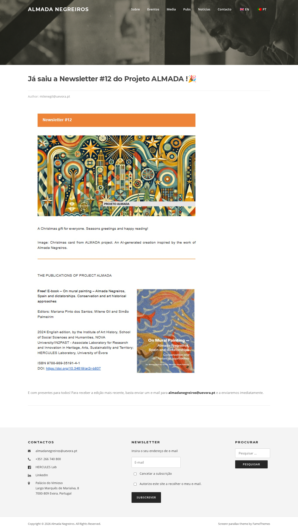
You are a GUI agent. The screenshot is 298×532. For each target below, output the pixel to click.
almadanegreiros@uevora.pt (56, 451)
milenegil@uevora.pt (55, 96)
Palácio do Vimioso (49, 483)
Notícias (204, 9)
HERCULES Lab (46, 467)
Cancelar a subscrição (155, 473)
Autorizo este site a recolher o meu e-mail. (170, 484)
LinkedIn (42, 475)
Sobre (135, 9)
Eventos (153, 9)
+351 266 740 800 (48, 459)
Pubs (187, 9)
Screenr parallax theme (233, 524)
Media (171, 9)
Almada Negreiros (58, 9)
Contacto (224, 9)
